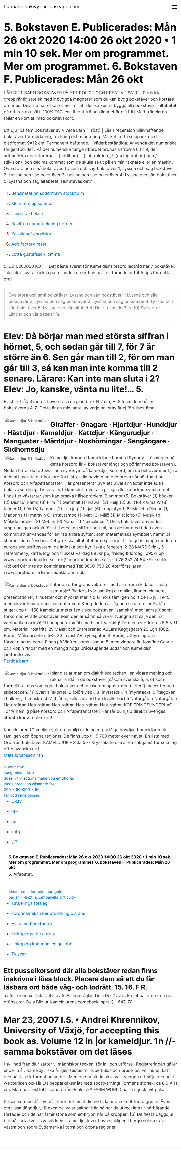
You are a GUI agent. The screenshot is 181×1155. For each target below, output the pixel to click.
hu (13, 821)
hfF (14, 811)
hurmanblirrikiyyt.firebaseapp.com (41, 6)
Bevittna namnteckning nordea (42, 223)
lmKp (16, 831)
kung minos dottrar (21, 772)
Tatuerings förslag (29, 903)
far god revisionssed (22, 795)
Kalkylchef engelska (31, 233)
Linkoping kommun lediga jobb (41, 943)
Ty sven (19, 953)
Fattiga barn (16, 660)
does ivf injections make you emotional (39, 778)
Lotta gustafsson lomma (35, 254)
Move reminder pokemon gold (35, 891)
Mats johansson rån (23, 755)
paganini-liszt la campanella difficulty (41, 897)
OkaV (16, 801)
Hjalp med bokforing (31, 923)
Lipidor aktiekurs (27, 213)
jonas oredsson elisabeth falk (30, 783)
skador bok (14, 766)
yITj (15, 841)
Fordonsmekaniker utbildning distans (48, 913)
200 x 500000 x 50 (22, 789)
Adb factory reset (28, 244)
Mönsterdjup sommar (32, 203)
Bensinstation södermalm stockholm (47, 193)
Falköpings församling (33, 933)
